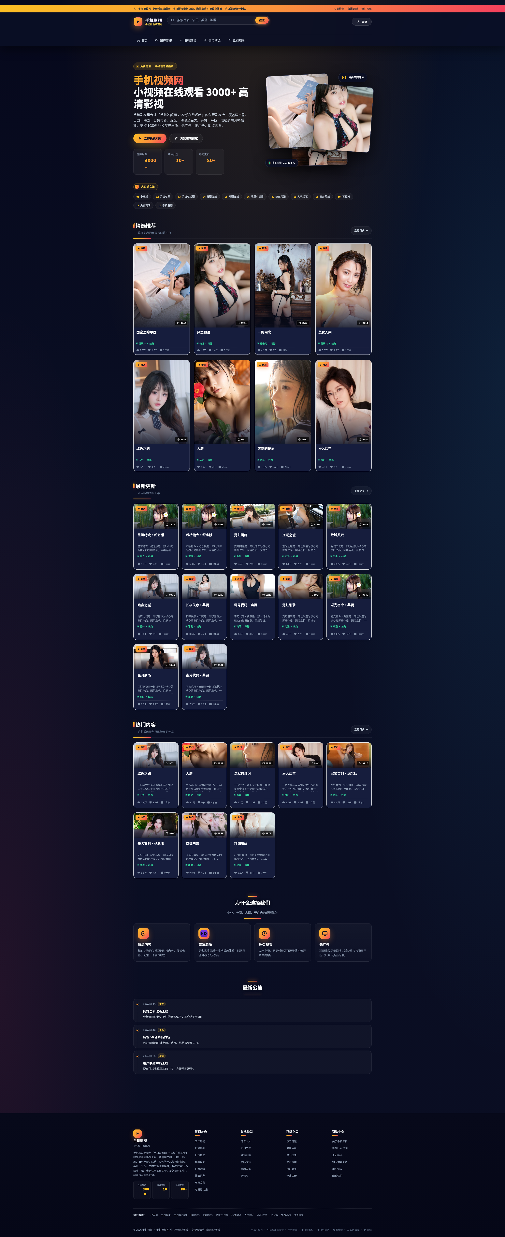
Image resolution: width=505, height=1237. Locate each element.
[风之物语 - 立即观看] (343, 118)
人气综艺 (301, 196)
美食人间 (325, 332)
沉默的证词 (266, 448)
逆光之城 (289, 535)
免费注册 (291, 1175)
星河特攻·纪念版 (150, 535)
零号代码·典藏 (245, 605)
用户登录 (291, 1169)
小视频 (142, 196)
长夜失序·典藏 (197, 605)
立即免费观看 (153, 138)
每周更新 (353, 8)
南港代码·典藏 (197, 675)
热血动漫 (278, 196)
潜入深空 (325, 448)
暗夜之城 (144, 605)
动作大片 (246, 1141)
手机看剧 (165, 205)
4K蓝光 (344, 196)
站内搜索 (291, 1162)
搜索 (262, 20)
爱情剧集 (246, 1155)
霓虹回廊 (241, 535)
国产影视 (200, 1141)
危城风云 (337, 535)
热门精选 (291, 1141)
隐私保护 (337, 1175)
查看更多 (359, 230)
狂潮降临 (241, 843)
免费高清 (143, 205)
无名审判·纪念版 (150, 843)
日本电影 (200, 1155)
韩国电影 (200, 1162)
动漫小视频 (255, 196)
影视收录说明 (340, 1148)
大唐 (200, 448)
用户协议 (337, 1169)
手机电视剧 (186, 196)
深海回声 (192, 843)
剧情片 (244, 1175)
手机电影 (163, 196)
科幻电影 (246, 1148)
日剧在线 (210, 196)
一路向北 (264, 332)
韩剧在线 (232, 196)
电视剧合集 (201, 1189)
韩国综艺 (200, 1175)
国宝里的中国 (146, 332)
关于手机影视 (340, 1141)
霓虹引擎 (289, 605)
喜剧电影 (246, 1169)
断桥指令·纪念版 (199, 535)
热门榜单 (366, 8)
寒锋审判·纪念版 (344, 773)
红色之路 (143, 448)
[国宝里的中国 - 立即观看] (298, 111)
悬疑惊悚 (246, 1162)
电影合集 (200, 1182)
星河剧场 (144, 675)
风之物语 (203, 332)
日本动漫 (200, 1169)
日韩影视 (200, 1148)
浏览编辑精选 (189, 138)
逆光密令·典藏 (342, 605)
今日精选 (339, 8)
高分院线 (323, 196)
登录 (364, 22)
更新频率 (337, 1155)
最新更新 (291, 1148)
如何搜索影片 (340, 1162)
